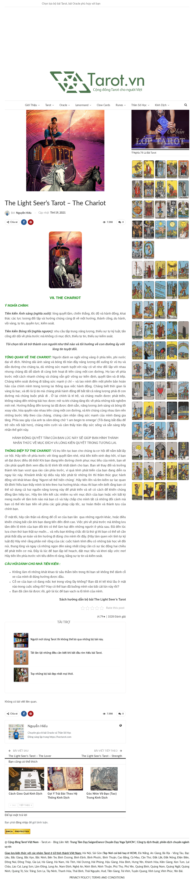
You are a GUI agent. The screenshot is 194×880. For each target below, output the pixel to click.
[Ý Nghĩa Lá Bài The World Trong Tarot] (149, 250)
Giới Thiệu (31, 105)
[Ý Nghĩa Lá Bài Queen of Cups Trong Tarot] (160, 371)
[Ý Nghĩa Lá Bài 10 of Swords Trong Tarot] (183, 411)
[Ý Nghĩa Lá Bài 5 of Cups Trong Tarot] (183, 330)
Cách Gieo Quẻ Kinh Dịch (25, 793)
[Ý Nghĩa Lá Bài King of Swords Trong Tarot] (172, 431)
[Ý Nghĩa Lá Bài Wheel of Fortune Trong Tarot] (137, 210)
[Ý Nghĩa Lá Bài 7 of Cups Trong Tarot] (149, 350)
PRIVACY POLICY (80, 877)
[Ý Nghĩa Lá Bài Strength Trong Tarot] (172, 189)
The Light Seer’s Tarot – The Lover (30, 756)
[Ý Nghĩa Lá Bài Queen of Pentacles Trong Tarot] (160, 491)
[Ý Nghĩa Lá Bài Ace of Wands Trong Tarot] (137, 270)
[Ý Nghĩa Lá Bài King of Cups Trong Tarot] (172, 371)
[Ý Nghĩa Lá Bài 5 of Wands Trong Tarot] (183, 270)
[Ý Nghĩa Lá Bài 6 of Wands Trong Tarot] (137, 290)
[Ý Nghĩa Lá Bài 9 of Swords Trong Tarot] (172, 411)
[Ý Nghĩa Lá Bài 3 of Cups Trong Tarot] (160, 330)
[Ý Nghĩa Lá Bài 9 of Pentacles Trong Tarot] (172, 471)
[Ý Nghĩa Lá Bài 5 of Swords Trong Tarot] (183, 391)
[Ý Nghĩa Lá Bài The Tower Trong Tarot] (149, 230)
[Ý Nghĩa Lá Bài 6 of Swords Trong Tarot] (137, 411)
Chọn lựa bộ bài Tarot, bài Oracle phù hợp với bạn (71, 3)
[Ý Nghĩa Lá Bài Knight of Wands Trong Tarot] (149, 310)
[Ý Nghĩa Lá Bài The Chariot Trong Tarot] (160, 189)
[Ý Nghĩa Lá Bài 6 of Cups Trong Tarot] (137, 350)
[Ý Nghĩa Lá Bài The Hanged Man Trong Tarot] (160, 210)
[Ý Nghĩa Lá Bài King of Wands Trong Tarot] (172, 310)
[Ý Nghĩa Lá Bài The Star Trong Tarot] (160, 230)
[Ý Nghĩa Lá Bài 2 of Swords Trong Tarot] (149, 391)
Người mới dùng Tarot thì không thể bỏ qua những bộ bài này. (67, 639)
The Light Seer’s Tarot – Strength (101, 756)
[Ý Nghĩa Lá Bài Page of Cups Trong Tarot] (137, 371)
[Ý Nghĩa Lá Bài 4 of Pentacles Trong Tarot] (172, 451)
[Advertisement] (97, 42)
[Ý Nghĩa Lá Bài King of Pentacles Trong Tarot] (172, 491)
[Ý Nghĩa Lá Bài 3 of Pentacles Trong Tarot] (160, 451)
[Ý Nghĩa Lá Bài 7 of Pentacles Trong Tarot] (149, 471)
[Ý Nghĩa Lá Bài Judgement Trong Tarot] (137, 250)
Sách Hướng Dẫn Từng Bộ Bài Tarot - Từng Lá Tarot (6, 195)
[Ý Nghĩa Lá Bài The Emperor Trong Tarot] (183, 169)
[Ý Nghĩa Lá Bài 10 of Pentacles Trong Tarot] (183, 471)
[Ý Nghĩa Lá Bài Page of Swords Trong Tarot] (137, 431)
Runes (119, 105)
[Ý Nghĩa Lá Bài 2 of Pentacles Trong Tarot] (149, 451)
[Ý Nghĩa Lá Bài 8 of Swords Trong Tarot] (160, 411)
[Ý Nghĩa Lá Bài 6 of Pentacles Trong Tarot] (137, 471)
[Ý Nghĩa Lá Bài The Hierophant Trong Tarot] (137, 189)
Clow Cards (103, 105)
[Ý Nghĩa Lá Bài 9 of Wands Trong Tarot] (172, 290)
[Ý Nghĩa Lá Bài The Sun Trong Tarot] (183, 230)
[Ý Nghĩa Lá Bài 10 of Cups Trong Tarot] (183, 350)
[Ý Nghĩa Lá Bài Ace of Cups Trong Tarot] (137, 330)
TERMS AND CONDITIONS (108, 877)
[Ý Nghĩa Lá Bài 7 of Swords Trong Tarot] (149, 411)
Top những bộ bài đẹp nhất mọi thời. (52, 674)
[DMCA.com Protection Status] (17, 831)
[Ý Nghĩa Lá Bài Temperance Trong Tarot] (183, 210)
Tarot (48, 105)
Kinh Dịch (161, 105)
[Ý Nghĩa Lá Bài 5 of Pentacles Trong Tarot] (183, 451)
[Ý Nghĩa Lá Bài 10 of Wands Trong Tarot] (183, 290)
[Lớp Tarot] (160, 129)
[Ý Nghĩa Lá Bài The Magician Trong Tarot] (149, 169)
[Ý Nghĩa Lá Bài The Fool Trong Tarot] (137, 169)
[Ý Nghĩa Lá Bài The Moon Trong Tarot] (172, 230)
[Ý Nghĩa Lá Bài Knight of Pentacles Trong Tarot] (149, 491)
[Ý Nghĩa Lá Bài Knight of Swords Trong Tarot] (149, 431)
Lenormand (81, 105)
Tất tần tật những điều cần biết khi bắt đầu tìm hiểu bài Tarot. (66, 653)
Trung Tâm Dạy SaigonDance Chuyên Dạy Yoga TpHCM (102, 842)
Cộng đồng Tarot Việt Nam (23, 842)
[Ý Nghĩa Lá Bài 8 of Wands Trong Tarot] (160, 290)
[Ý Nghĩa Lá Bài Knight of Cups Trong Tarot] (149, 371)
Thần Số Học (139, 105)
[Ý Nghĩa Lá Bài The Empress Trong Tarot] (172, 169)
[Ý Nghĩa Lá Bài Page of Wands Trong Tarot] (137, 310)
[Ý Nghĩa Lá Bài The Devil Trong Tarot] (137, 230)
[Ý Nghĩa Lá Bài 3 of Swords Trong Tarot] (160, 391)
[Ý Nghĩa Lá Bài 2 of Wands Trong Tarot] (149, 270)
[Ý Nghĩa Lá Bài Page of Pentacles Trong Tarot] (137, 491)
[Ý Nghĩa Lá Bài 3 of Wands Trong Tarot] (160, 270)
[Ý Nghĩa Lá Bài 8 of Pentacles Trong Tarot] (160, 471)
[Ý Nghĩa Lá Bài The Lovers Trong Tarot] (149, 189)
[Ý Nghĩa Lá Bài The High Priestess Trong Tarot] (160, 169)
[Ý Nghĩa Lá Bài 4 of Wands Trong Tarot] (172, 270)
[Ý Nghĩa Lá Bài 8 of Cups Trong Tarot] (160, 350)
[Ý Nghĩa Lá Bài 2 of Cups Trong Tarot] (149, 330)
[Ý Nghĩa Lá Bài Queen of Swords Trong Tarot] (160, 431)
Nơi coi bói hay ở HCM (122, 853)
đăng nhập (22, 822)
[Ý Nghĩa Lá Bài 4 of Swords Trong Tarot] (172, 391)
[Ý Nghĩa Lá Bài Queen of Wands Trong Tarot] (160, 310)
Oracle (63, 105)
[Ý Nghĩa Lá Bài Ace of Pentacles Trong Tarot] (137, 451)
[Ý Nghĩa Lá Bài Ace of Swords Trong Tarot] (137, 391)
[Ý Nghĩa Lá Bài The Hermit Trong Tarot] (183, 189)
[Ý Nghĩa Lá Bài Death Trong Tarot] (172, 210)
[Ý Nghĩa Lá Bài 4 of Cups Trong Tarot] (172, 330)
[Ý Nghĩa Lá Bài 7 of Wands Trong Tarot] (149, 290)
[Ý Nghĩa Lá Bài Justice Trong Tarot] (149, 210)
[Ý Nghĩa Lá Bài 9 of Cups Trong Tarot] (172, 350)
